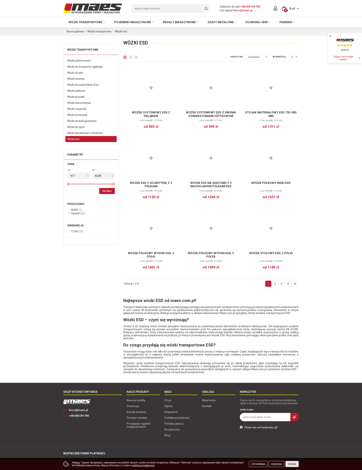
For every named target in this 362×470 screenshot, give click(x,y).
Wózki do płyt (75, 72)
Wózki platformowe (79, 60)
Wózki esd (73, 139)
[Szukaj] (206, 9)
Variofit (78, 213)
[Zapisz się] (294, 417)
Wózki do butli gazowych (82, 120)
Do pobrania (171, 429)
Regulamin (171, 411)
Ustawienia (258, 464)
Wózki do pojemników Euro (83, 84)
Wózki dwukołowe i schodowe (85, 133)
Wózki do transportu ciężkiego (85, 66)
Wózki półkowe (76, 90)
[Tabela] (136, 57)
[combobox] (257, 57)
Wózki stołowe (76, 78)
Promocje (133, 406)
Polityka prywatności (177, 417)
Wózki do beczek (77, 114)
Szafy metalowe (221, 22)
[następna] (295, 284)
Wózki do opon (76, 126)
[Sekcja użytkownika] (275, 8)
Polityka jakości (174, 423)
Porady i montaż (137, 417)
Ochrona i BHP (256, 22)
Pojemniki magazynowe (132, 22)
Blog (167, 435)
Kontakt (206, 406)
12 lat (77, 231)
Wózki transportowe (86, 22)
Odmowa (276, 464)
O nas (167, 400)
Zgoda (292, 464)
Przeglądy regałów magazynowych (138, 425)
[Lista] (130, 57)
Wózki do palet (76, 96)
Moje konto (209, 400)
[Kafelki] (125, 57)
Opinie (168, 406)
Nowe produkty (136, 400)
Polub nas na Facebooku (259, 427)
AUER (76, 209)
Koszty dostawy (136, 411)
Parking (286, 22)
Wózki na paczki (76, 108)
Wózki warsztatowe (79, 102)
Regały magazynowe (179, 22)
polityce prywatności (143, 465)
